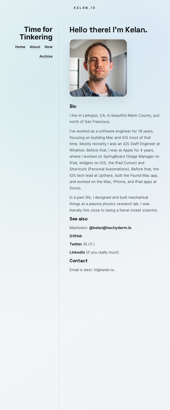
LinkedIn (77, 252)
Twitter (76, 244)
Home (20, 47)
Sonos (75, 188)
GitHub (76, 236)
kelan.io (85, 7)
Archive (45, 56)
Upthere (106, 175)
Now (48, 47)
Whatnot (77, 150)
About (35, 47)
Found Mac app (143, 175)
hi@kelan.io (104, 270)
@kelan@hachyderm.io (110, 227)
